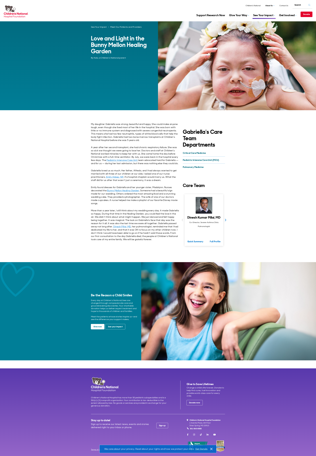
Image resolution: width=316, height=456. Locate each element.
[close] (211, 448)
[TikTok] (200, 435)
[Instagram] (194, 435)
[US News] (220, 446)
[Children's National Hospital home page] (105, 384)
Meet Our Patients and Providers (126, 27)
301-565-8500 (196, 428)
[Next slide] (225, 220)
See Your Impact (99, 27)
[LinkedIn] (207, 435)
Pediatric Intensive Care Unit (122, 160)
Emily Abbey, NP (115, 176)
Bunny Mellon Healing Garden (123, 190)
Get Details (201, 448)
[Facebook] (188, 435)
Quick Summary (195, 241)
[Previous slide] (182, 220)
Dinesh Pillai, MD (122, 226)
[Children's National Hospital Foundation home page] (16, 11)
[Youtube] (214, 435)
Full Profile (215, 241)
